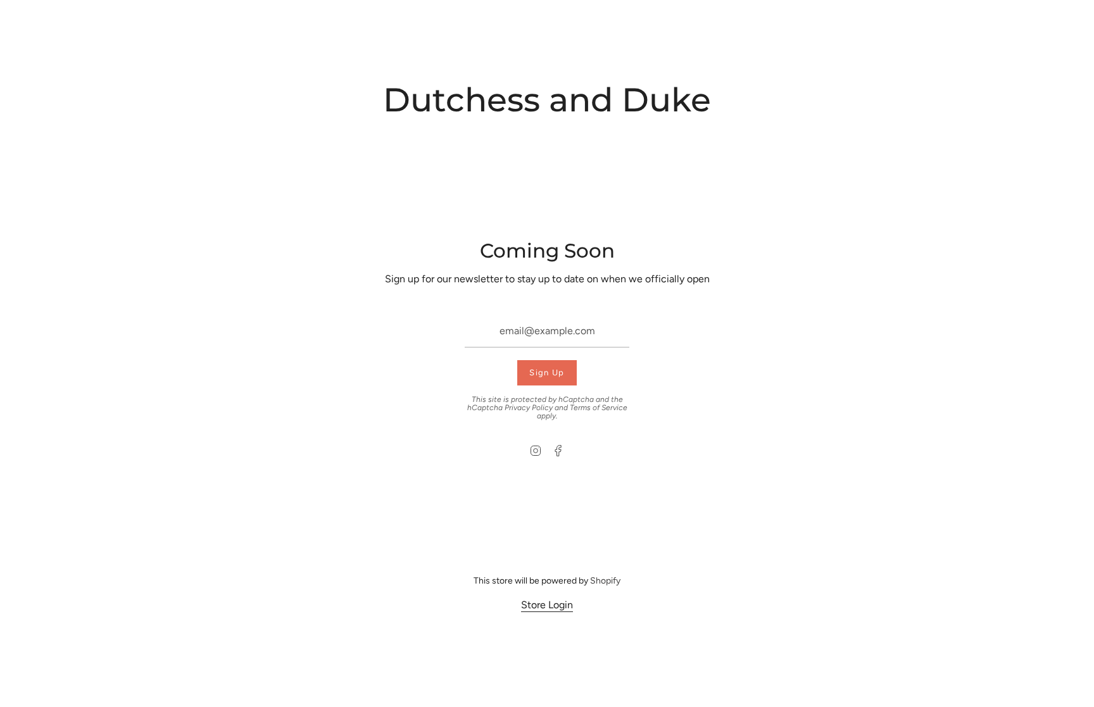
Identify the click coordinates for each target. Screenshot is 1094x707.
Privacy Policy (529, 407)
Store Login (547, 605)
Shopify (605, 580)
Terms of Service (598, 407)
